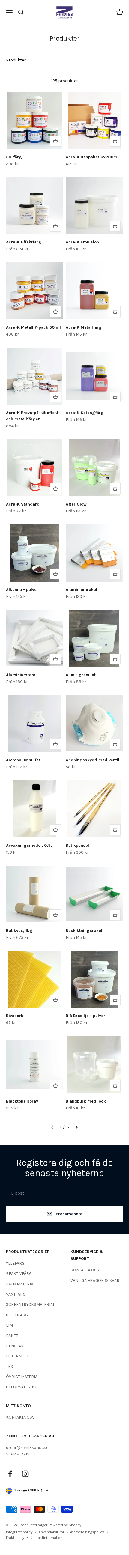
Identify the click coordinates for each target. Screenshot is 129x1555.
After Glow (76, 504)
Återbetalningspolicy (87, 1532)
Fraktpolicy (15, 1538)
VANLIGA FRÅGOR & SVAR (94, 1280)
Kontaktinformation (46, 1538)
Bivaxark (14, 1015)
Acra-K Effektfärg (23, 242)
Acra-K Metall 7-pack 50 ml (33, 327)
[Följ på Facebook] (10, 1474)
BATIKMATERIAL (20, 1284)
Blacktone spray (22, 1101)
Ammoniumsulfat (23, 760)
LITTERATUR (17, 1356)
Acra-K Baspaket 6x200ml (92, 157)
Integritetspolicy (19, 1532)
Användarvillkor (51, 1532)
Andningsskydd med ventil (92, 760)
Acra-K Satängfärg (85, 412)
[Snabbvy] (55, 141)
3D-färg (14, 157)
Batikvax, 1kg (19, 930)
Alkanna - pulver (22, 589)
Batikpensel (77, 845)
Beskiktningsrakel (84, 930)
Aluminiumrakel (81, 589)
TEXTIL (12, 1366)
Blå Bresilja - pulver (85, 1015)
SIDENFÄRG (17, 1315)
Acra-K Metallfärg (84, 327)
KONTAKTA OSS (84, 1270)
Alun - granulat (81, 674)
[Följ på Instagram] (25, 1474)
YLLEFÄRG (15, 1263)
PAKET (12, 1335)
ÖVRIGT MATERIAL (23, 1376)
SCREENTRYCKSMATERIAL (30, 1304)
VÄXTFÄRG (16, 1294)
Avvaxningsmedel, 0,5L (29, 845)
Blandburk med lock (86, 1101)
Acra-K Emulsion (82, 242)
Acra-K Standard (23, 504)
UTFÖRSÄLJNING (22, 1386)
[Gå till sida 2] (76, 1127)
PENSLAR (15, 1345)
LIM (9, 1325)
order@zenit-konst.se (27, 1447)
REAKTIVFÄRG (19, 1273)
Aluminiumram (20, 674)
